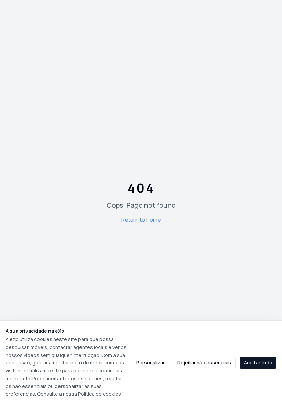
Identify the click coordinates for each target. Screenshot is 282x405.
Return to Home (141, 219)
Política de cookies (99, 394)
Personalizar (150, 362)
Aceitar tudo (258, 362)
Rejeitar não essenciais (204, 362)
